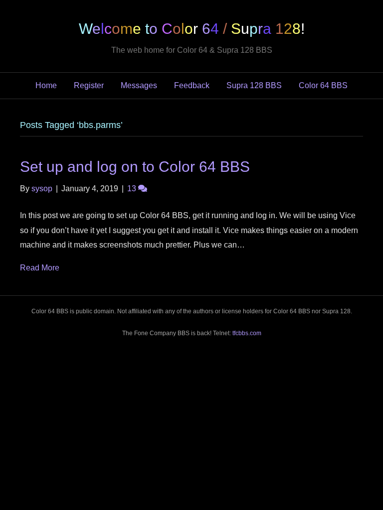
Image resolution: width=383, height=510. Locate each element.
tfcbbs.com (246, 333)
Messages (139, 85)
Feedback (191, 85)
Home (46, 85)
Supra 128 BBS (254, 85)
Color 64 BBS (323, 85)
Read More (39, 267)
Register (89, 85)
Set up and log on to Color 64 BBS (135, 166)
